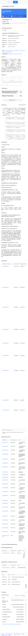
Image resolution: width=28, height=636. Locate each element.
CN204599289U (5, 487)
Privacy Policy (4, 635)
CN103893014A (5, 307)
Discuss (20, 53)
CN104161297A (5, 446)
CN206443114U (5, 450)
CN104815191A (5, 442)
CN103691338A (5, 287)
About (2, 634)
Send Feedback (9, 634)
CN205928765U (5, 480)
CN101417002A (5, 507)
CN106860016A (5, 343)
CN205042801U (5, 466)
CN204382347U (5, 483)
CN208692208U (5, 503)
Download (18, 595)
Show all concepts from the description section (11, 624)
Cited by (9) (6, 50)
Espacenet (10, 53)
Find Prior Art (15, 16)
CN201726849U (5, 511)
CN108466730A (5, 400)
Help (9, 635)
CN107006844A (5, 355)
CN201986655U (5, 474)
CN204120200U (5, 527)
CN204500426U (5, 495)
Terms (23, 634)
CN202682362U (5, 491)
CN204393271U (5, 516)
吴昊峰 (7, 21)
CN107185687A (5, 370)
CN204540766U (5, 520)
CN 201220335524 (5, 553)
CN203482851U (5, 500)
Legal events (11, 50)
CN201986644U (5, 531)
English (10, 19)
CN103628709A (5, 266)
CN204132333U (5, 523)
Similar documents (18, 50)
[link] (5, 601)
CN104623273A (5, 463)
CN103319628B (5, 454)
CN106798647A (5, 329)
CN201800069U (5, 477)
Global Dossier (15, 53)
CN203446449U (5, 472)
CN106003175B (5, 459)
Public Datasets (17, 634)
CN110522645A (5, 410)
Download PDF (7, 16)
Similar (21, 16)
